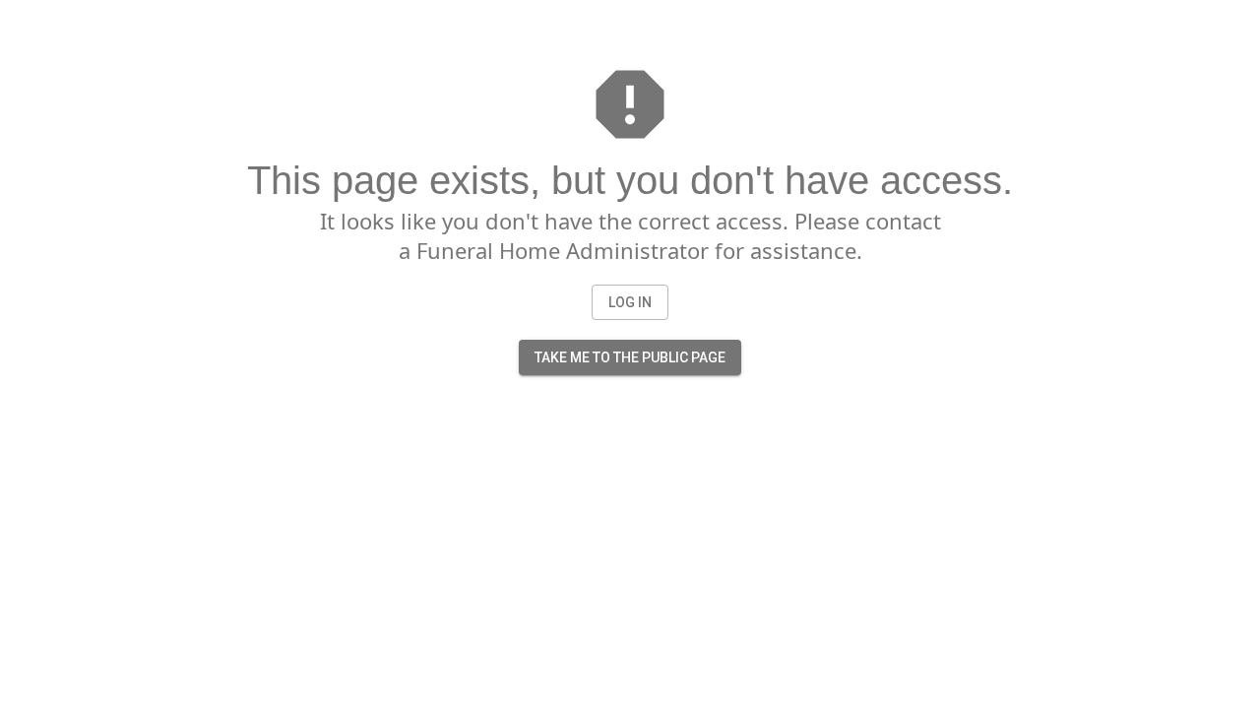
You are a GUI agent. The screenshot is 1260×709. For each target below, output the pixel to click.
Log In (630, 302)
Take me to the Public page (630, 357)
